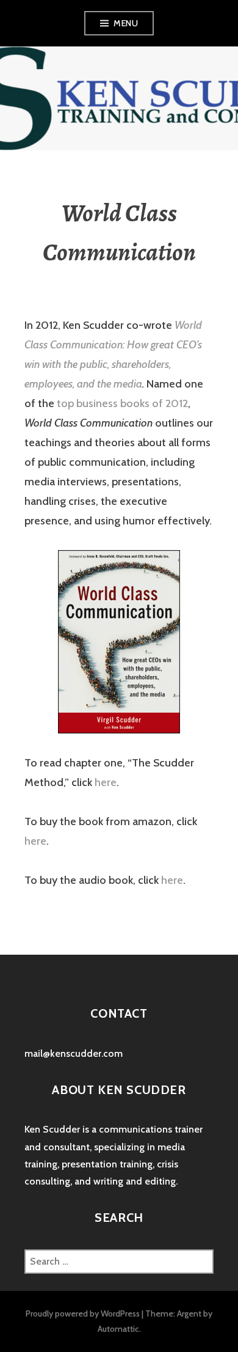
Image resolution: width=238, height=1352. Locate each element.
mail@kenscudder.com (73, 1053)
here (106, 782)
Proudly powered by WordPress (83, 1313)
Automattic (118, 1328)
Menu (126, 23)
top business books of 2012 (122, 403)
